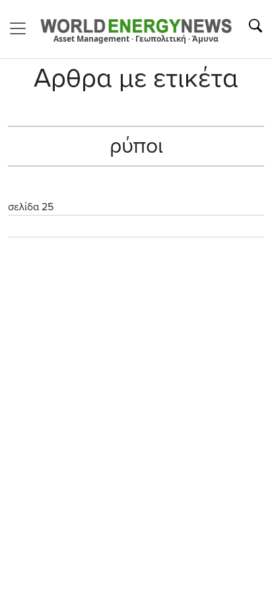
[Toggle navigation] (22, 28)
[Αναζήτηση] (255, 26)
